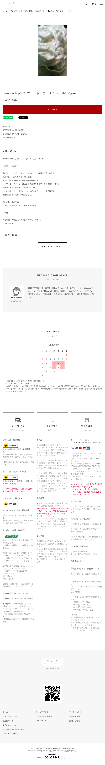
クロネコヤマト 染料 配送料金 (16, 510)
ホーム (5, 11)
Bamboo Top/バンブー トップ (59, 11)
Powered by (39, 757)
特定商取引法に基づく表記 (13, 130)
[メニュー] (101, 4)
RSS (37, 720)
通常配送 (26, 449)
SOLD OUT (52, 109)
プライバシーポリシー (11, 733)
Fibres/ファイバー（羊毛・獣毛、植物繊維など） (28, 11)
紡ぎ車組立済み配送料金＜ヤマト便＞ (18, 598)
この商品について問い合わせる (15, 133)
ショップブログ (42, 712)
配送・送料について (11, 716)
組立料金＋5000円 (10, 603)
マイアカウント (75, 712)
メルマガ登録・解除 (44, 716)
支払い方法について (11, 725)
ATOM (43, 720)
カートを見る (74, 716)
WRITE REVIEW (51, 246)
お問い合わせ (74, 720)
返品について (8, 126)
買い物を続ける (9, 137)
